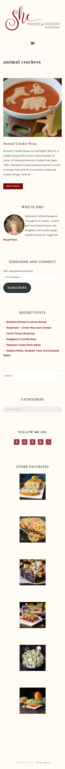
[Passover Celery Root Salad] (32, 658)
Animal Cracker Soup (20, 144)
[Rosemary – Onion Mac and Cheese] (32, 530)
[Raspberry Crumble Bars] (32, 616)
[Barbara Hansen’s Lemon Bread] (32, 487)
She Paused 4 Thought (32, 18)
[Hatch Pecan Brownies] (32, 573)
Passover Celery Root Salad (23, 345)
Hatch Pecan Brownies (20, 333)
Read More (13, 186)
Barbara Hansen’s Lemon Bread (26, 322)
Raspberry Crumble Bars (21, 339)
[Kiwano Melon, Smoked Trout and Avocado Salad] (32, 701)
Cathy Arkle (43, 763)
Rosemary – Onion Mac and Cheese (28, 327)
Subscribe (17, 287)
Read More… (11, 239)
